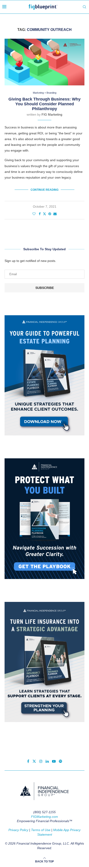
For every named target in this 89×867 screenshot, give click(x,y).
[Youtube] (54, 761)
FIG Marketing (52, 114)
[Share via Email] (55, 214)
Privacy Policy (18, 830)
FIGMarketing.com (44, 816)
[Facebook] (28, 761)
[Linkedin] (47, 761)
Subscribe (44, 288)
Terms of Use (40, 830)
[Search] (84, 7)
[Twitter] (34, 761)
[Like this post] (34, 214)
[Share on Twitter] (44, 214)
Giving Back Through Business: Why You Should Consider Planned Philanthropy (44, 104)
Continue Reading (44, 189)
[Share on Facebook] (40, 214)
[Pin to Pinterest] (49, 214)
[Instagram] (40, 761)
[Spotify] (60, 761)
